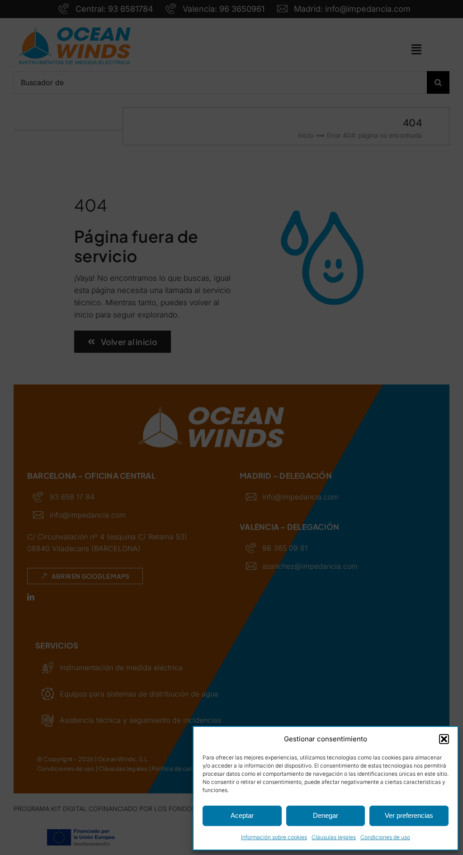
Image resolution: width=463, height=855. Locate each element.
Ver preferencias (409, 815)
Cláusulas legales (334, 837)
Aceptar (242, 815)
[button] (444, 739)
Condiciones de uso (385, 837)
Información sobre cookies (274, 837)
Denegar (325, 815)
